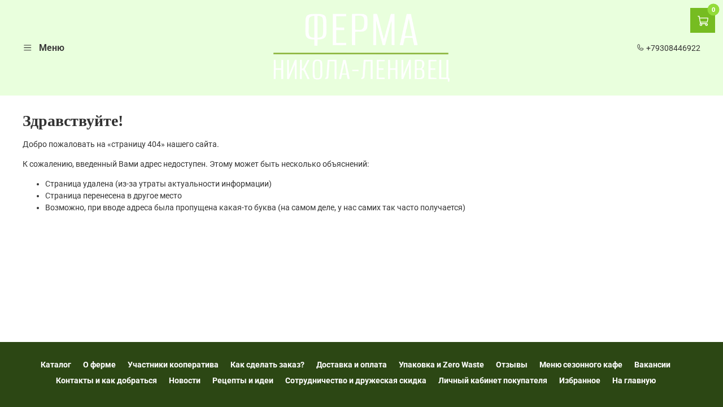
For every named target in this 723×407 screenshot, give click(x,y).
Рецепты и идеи (242, 380)
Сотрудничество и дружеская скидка (355, 380)
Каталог (56, 364)
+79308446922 (672, 48)
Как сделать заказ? (267, 364)
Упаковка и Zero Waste (441, 364)
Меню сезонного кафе (580, 364)
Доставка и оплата (351, 364)
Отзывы (512, 364)
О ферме (99, 364)
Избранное (579, 380)
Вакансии (652, 364)
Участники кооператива (173, 364)
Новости (185, 380)
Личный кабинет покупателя (492, 380)
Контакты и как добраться (106, 380)
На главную (634, 380)
